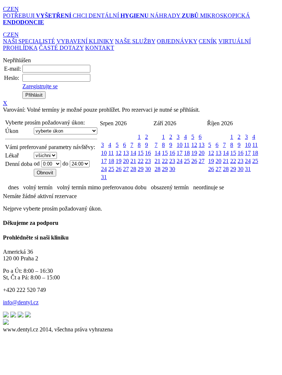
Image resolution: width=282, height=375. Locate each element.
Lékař (12, 155)
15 (141, 153)
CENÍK (208, 41)
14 (133, 153)
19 (119, 161)
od (37, 163)
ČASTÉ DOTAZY (61, 48)
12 (119, 153)
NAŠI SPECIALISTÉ (29, 41)
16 (148, 153)
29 (141, 169)
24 (104, 169)
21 (133, 161)
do (65, 163)
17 (104, 161)
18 (111, 161)
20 (126, 161)
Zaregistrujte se (40, 86)
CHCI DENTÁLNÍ (111, 15)
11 (111, 153)
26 (119, 169)
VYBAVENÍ (85, 41)
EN (15, 9)
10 (104, 153)
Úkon (11, 131)
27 (126, 169)
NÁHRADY (174, 15)
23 (148, 161)
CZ (7, 9)
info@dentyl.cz (21, 302)
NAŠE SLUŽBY (135, 41)
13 (126, 153)
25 (111, 169)
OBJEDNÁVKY (177, 41)
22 (141, 161)
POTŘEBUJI (37, 15)
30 (148, 169)
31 (104, 177)
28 (133, 169)
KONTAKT (99, 48)
